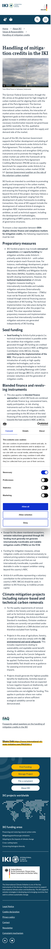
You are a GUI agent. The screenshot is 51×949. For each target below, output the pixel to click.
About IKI (17, 28)
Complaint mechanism (12, 933)
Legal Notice (8, 906)
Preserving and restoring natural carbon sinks (19, 832)
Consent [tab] (9, 431)
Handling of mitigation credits (16, 35)
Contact (6, 922)
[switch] (44, 480)
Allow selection (25, 515)
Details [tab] (26, 431)
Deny (25, 523)
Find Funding (25, 767)
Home (5, 28)
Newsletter (7, 928)
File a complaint (25, 781)
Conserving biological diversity (13, 846)
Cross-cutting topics (9, 843)
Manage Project (25, 774)
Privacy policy (8, 917)
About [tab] (42, 431)
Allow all (25, 507)
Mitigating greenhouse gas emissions (16, 835)
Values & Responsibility (13, 31)
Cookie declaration (11, 911)
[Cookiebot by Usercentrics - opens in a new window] (37, 424)
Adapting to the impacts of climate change (18, 839)
